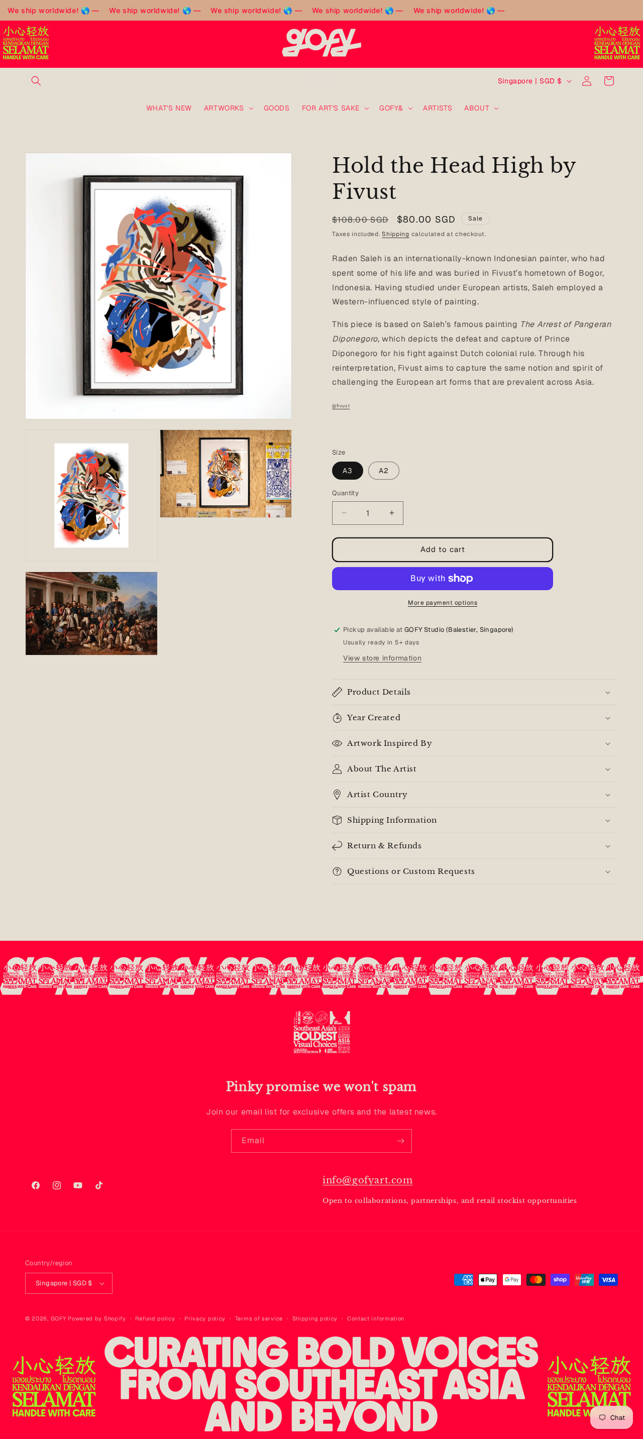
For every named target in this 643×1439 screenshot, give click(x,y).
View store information (382, 657)
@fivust (341, 405)
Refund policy (155, 1318)
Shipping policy (315, 1318)
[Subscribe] (400, 1141)
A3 (348, 470)
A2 (384, 470)
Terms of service (259, 1318)
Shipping (395, 234)
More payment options (442, 603)
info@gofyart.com (368, 1180)
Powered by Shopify (97, 1318)
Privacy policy (205, 1318)
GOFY (58, 1318)
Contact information (375, 1318)
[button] (36, 81)
